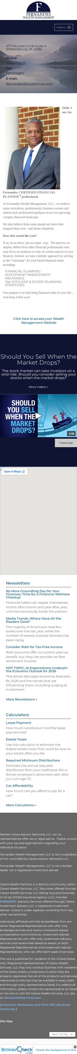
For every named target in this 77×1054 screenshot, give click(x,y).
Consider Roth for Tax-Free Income (34, 647)
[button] (63, 27)
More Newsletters (21, 699)
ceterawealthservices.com (22, 997)
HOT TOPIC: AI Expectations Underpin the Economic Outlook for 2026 (37, 669)
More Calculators (21, 805)
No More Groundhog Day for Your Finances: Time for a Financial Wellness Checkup (38, 594)
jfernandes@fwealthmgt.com (29, 84)
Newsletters (18, 583)
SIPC (13, 901)
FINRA (4, 901)
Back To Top (60, 1034)
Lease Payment (18, 723)
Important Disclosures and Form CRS (28, 1005)
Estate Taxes (16, 739)
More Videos (38, 387)
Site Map (6, 1021)
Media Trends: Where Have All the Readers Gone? (33, 620)
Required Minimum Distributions (33, 760)
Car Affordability (19, 786)
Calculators (17, 714)
